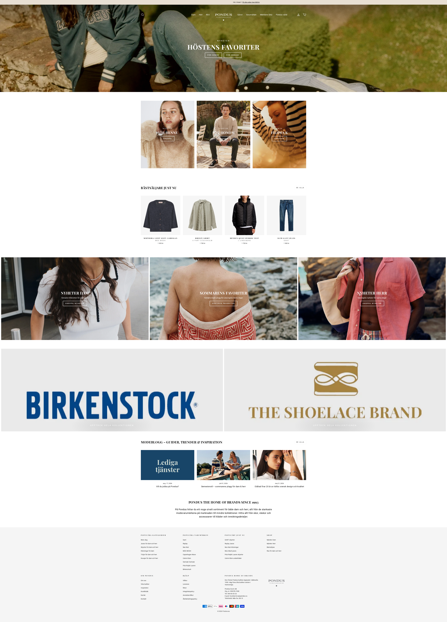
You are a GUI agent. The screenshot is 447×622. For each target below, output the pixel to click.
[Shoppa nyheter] (75, 298)
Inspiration (144, 588)
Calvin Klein (187, 558)
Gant (184, 540)
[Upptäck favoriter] (223, 298)
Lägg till (160, 232)
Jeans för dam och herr (149, 543)
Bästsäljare (271, 547)
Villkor (185, 580)
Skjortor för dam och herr (149, 547)
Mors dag (144, 540)
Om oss (143, 580)
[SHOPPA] (223, 134)
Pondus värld (281, 15)
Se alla (300, 188)
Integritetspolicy (188, 591)
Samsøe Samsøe (189, 562)
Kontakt (143, 599)
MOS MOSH (187, 551)
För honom (232, 55)
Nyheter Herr (271, 543)
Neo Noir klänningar (232, 547)
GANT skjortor (230, 540)
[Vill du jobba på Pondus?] (167, 465)
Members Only (266, 15)
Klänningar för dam (147, 551)
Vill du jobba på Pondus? (167, 486)
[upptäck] (279, 134)
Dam (193, 15)
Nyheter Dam (271, 540)
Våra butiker (145, 584)
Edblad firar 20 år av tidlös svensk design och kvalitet (279, 486)
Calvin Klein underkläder (233, 558)
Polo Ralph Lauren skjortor (234, 554)
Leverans (186, 584)
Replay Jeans (229, 543)
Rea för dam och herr (274, 551)
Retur (185, 588)
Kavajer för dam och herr (149, 558)
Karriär (143, 595)
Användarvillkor (188, 595)
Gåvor (240, 15)
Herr (201, 15)
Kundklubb (144, 591)
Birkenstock (187, 569)
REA (208, 15)
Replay (185, 543)
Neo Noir (186, 547)
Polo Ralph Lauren (189, 565)
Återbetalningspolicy (190, 599)
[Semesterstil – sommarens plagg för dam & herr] (223, 465)
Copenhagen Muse (189, 554)
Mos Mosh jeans (230, 551)
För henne (213, 55)
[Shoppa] (167, 134)
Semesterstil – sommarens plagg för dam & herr (223, 486)
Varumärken (251, 15)
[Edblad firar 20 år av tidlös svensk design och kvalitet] (279, 465)
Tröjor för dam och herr (149, 554)
